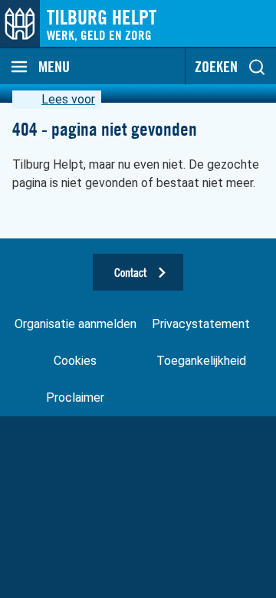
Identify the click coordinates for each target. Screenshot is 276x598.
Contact (130, 272)
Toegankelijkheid (201, 360)
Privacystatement (201, 324)
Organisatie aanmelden (75, 324)
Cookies (75, 360)
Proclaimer (75, 397)
